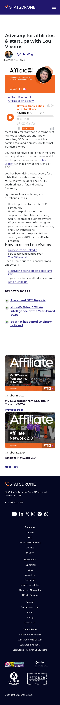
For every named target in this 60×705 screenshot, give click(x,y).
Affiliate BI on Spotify (21, 100)
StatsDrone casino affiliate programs (30, 270)
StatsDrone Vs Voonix (30, 634)
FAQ (30, 537)
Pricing (30, 617)
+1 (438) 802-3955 (14, 502)
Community (30, 580)
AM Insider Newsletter (30, 590)
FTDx (11, 274)
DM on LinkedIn (18, 281)
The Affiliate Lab (18, 257)
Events (30, 570)
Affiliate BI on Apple (20, 97)
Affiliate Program (30, 595)
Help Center (30, 565)
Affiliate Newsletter (30, 585)
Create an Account (30, 607)
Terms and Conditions (30, 542)
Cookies (30, 547)
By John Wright (26, 54)
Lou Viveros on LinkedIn (22, 250)
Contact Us (30, 622)
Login (30, 612)
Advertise (30, 575)
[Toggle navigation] (53, 7)
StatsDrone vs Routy (30, 644)
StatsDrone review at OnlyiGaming (30, 649)
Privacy (30, 552)
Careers (30, 532)
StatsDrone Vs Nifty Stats (30, 639)
